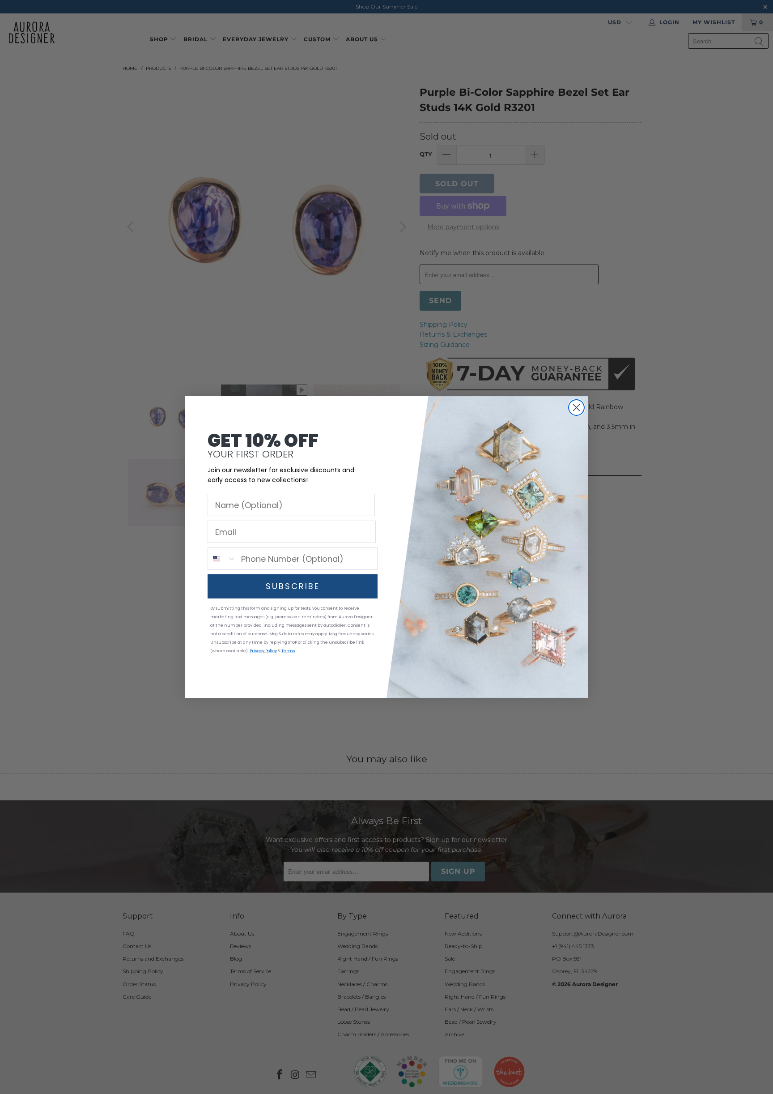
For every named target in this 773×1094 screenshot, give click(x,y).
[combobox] (222, 558)
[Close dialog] (576, 407)
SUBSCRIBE (293, 586)
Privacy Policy (263, 651)
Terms (288, 651)
